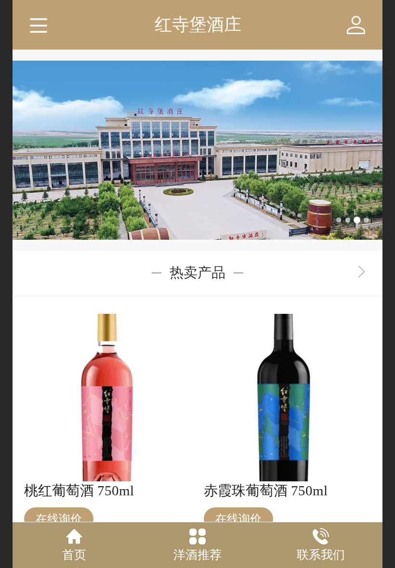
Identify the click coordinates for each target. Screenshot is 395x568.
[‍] (362, 273)
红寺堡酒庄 (198, 24)
